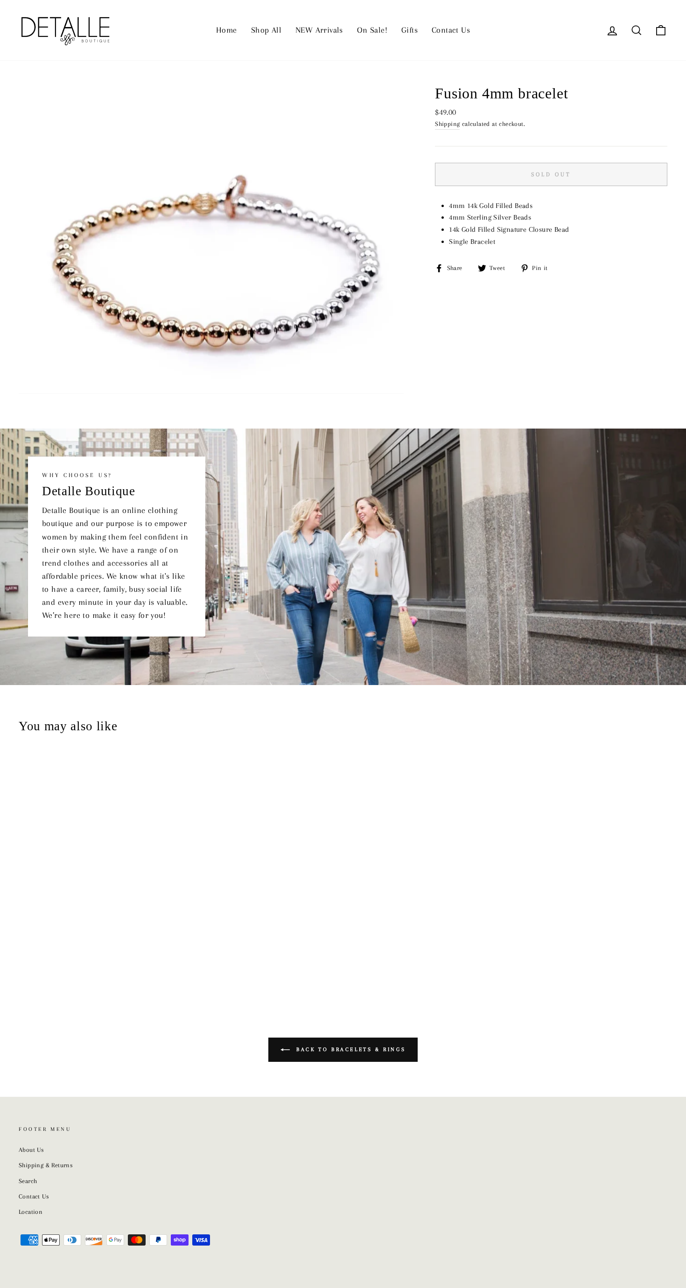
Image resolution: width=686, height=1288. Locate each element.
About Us (31, 1149)
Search (28, 1180)
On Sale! (372, 30)
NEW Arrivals (319, 30)
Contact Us (451, 30)
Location (30, 1211)
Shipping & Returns (46, 1165)
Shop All (266, 30)
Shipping (447, 123)
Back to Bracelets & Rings (350, 1049)
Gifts (409, 30)
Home (226, 30)
